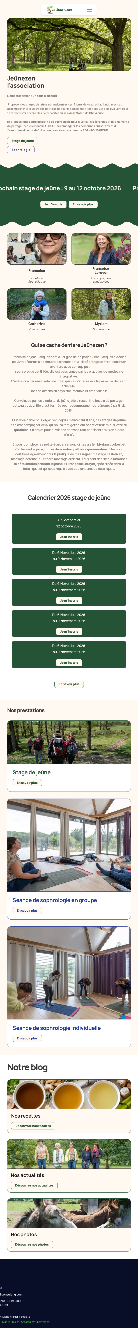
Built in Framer (10, 1321)
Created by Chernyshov (35, 1321)
